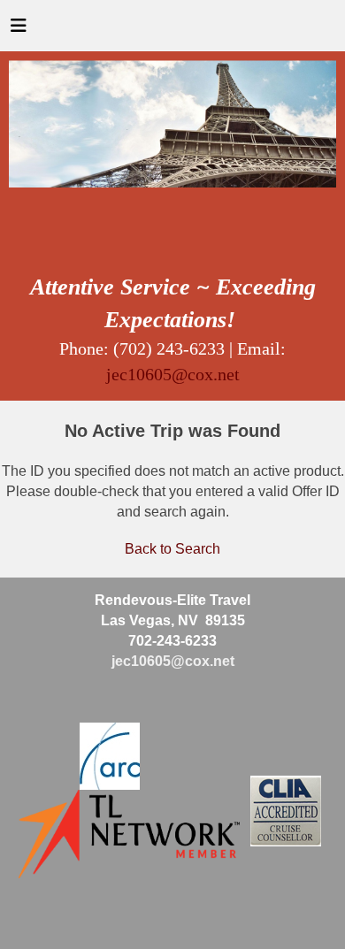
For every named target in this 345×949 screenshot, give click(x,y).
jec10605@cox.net (173, 374)
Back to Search (172, 548)
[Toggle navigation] (18, 30)
